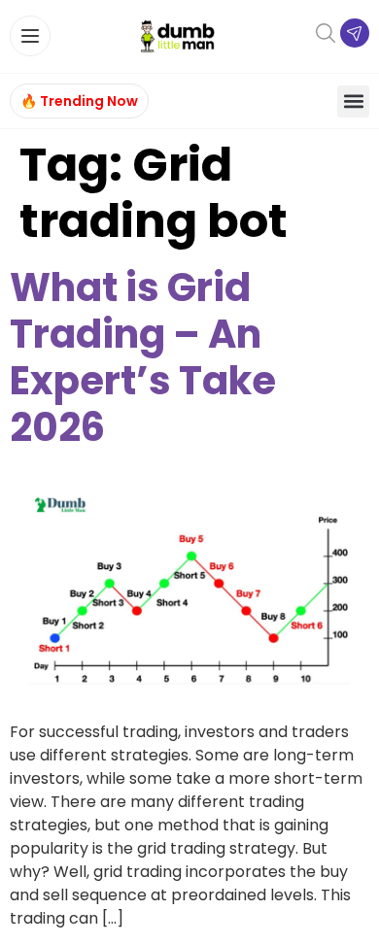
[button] (353, 101)
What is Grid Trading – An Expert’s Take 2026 (143, 357)
